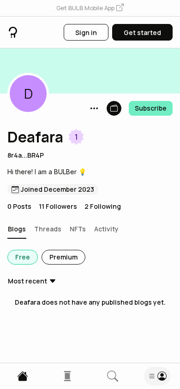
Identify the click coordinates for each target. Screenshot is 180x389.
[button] (90, 8)
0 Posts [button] (19, 206)
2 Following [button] (102, 206)
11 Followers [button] (58, 206)
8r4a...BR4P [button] (25, 155)
